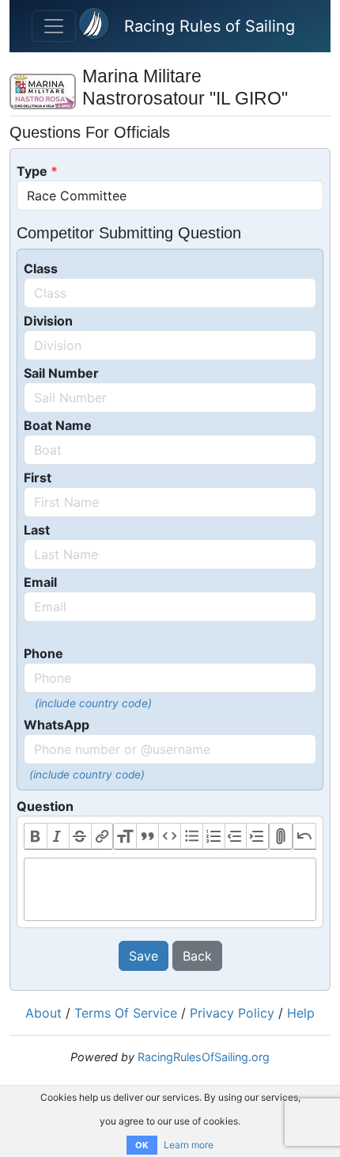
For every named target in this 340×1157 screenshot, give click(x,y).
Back (197, 956)
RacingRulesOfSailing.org (204, 1057)
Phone (43, 653)
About (43, 1013)
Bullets (191, 836)
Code (169, 836)
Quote (147, 836)
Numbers (213, 836)
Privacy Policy (232, 1013)
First (37, 477)
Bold (36, 836)
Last (37, 530)
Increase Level (257, 836)
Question (45, 806)
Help (301, 1013)
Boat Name (58, 425)
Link (102, 836)
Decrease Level (236, 836)
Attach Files (281, 836)
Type (32, 171)
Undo (304, 836)
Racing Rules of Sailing (209, 26)
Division (48, 321)
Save (143, 956)
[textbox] (170, 889)
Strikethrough (80, 836)
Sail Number (61, 373)
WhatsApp (56, 725)
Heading (125, 836)
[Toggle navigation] (54, 26)
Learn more (188, 1145)
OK (142, 1145)
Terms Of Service (125, 1013)
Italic (58, 836)
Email (40, 582)
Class (41, 268)
